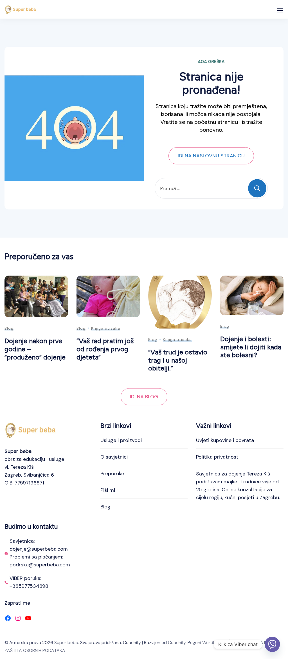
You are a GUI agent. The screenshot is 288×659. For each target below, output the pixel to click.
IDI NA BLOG (144, 396)
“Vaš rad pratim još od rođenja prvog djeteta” (105, 349)
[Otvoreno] (280, 10)
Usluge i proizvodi (121, 440)
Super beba (66, 642)
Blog (9, 328)
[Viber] (272, 644)
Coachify (177, 642)
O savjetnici (114, 457)
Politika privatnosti (218, 457)
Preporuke (112, 473)
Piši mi (107, 490)
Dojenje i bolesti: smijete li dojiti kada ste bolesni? (250, 347)
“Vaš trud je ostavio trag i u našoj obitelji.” (177, 360)
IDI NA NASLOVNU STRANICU (211, 155)
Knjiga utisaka (105, 328)
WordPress (213, 642)
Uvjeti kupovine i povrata (225, 440)
